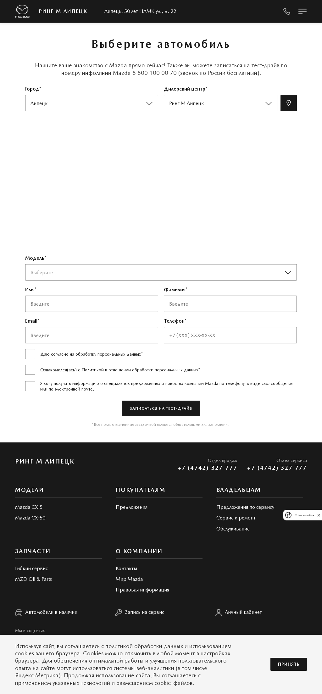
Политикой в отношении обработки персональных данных (139, 369)
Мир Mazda (129, 579)
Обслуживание (233, 529)
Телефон (174, 321)
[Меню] (302, 11)
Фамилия (175, 289)
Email (31, 321)
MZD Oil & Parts (33, 579)
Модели (29, 489)
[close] (319, 515)
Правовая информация (142, 590)
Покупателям (140, 489)
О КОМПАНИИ (139, 551)
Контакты (126, 568)
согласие (60, 354)
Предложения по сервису (245, 507)
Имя (30, 289)
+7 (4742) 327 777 (207, 467)
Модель (34, 258)
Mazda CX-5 (28, 507)
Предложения (131, 507)
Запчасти (32, 551)
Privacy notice (304, 515)
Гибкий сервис (31, 568)
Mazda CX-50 (30, 518)
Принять (288, 664)
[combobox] (159, 272)
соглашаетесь (82, 646)
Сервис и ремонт (236, 518)
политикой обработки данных (144, 646)
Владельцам (238, 489)
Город (32, 89)
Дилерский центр (184, 89)
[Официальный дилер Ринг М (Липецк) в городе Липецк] (22, 11)
